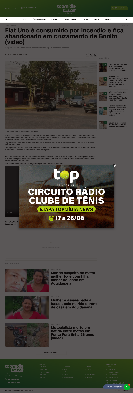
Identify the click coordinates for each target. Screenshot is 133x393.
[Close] (114, 165)
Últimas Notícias (39, 19)
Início (25, 19)
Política (108, 19)
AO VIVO (54, 19)
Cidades (85, 19)
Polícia (96, 19)
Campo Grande (70, 19)
